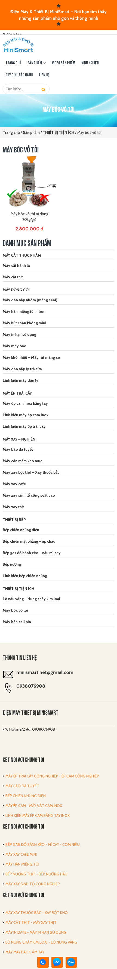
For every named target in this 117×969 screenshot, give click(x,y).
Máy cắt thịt (13, 276)
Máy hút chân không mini (24, 322)
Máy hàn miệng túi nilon (23, 311)
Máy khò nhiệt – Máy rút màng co (31, 357)
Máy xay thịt (13, 506)
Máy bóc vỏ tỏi (15, 610)
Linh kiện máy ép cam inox (25, 414)
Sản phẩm (34, 63)
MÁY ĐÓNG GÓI (16, 289)
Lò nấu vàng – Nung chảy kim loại (31, 598)
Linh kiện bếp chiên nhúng (25, 575)
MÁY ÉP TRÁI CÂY (17, 393)
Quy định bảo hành (19, 75)
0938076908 (30, 686)
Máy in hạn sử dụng (19, 334)
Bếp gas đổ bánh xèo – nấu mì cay (32, 552)
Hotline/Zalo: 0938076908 (31, 729)
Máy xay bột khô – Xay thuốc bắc (31, 472)
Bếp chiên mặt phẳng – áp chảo (29, 541)
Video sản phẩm (63, 63)
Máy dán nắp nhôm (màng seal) (30, 299)
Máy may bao (14, 345)
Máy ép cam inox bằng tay (25, 403)
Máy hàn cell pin (17, 621)
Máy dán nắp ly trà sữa (22, 368)
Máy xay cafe (14, 483)
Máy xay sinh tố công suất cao (29, 495)
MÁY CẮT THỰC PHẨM (22, 255)
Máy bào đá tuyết (18, 449)
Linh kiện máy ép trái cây (24, 426)
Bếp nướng (12, 564)
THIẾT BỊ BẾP (14, 519)
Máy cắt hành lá (16, 265)
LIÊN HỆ (44, 75)
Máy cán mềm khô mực (22, 460)
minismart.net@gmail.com (44, 672)
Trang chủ (13, 63)
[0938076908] (43, 962)
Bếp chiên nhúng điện (21, 529)
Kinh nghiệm (90, 63)
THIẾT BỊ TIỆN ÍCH (18, 588)
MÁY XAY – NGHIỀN (19, 439)
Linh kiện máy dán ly (20, 380)
